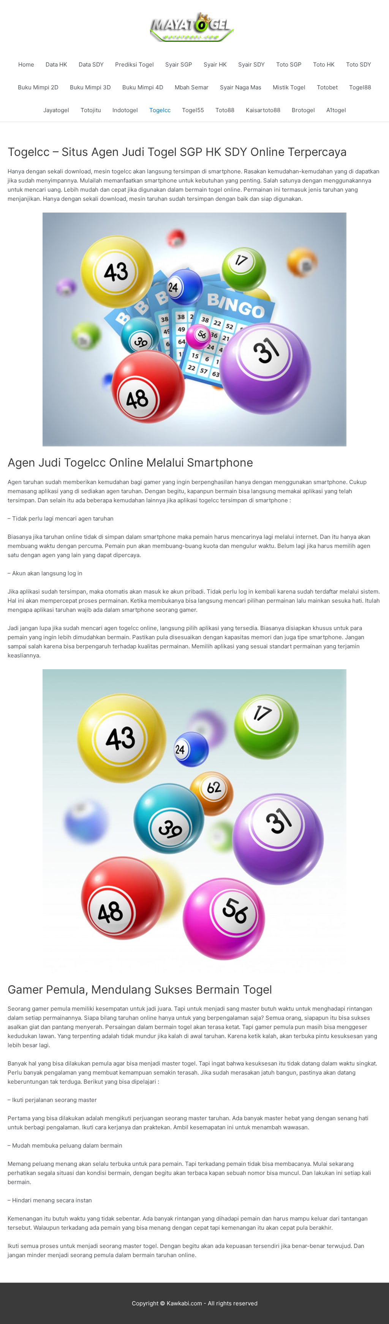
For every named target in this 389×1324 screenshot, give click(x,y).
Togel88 (360, 87)
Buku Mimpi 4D (142, 87)
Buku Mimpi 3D (90, 87)
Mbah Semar (192, 87)
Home (26, 64)
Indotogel (125, 110)
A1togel (336, 110)
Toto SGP (289, 64)
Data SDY (91, 64)
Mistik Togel (289, 87)
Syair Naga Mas (240, 87)
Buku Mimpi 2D (38, 87)
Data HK (56, 64)
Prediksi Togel (134, 64)
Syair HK (215, 64)
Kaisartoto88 (263, 110)
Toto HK (324, 64)
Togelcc (160, 110)
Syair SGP (178, 64)
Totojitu (91, 110)
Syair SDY (251, 64)
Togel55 (193, 110)
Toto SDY (358, 64)
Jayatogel (56, 110)
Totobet (327, 87)
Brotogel (303, 110)
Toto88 (224, 110)
